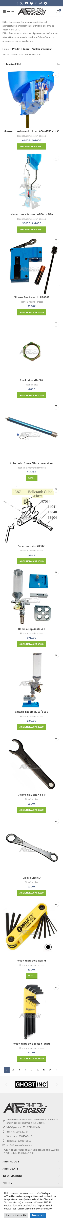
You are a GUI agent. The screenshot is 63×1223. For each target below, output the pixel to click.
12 (37, 1069)
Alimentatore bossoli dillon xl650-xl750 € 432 (31, 131)
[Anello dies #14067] (31, 348)
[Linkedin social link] (36, 3)
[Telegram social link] (45, 3)
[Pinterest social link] (31, 3)
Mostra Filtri (13, 64)
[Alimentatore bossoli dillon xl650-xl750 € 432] (31, 99)
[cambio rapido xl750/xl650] (31, 679)
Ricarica (21, 135)
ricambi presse (36, 301)
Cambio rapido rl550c (31, 629)
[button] (31, 312)
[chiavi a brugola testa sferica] (31, 1011)
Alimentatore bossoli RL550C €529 (31, 214)
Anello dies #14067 (31, 380)
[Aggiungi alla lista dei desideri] (56, 75)
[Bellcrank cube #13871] (31, 514)
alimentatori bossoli (36, 135)
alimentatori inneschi (36, 467)
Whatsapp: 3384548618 (19, 1136)
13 (44, 1069)
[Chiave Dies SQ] (31, 845)
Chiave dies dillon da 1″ (32, 795)
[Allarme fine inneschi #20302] (31, 265)
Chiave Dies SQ (32, 877)
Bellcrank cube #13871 (31, 546)
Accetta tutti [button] (38, 1215)
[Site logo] (32, 11)
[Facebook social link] (17, 3)
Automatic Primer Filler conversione (31, 463)
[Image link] (26, 1107)
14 (50, 1069)
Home (6, 48)
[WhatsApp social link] (40, 3)
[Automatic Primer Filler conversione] (31, 431)
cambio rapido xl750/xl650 (31, 712)
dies (36, 384)
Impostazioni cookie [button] (16, 1215)
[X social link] (21, 3)
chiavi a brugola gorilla (31, 960)
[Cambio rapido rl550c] (31, 597)
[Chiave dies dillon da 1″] (31, 763)
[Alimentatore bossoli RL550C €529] (31, 182)
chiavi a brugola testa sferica (31, 1043)
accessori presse (36, 965)
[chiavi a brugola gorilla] (31, 928)
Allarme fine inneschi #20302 (31, 297)
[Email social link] (26, 3)
